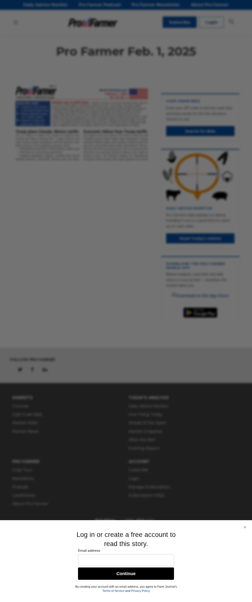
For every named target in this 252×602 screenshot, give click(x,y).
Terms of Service (113, 591)
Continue (126, 573)
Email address (89, 550)
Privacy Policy (140, 591)
